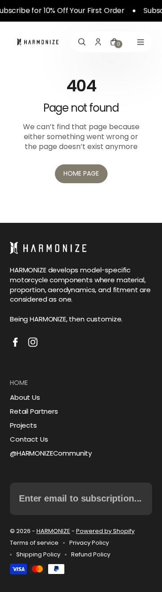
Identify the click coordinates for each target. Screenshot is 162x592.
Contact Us (29, 439)
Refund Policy (90, 554)
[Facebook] (15, 342)
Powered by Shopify (105, 531)
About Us (25, 397)
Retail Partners (34, 411)
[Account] (98, 42)
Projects (23, 425)
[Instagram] (32, 342)
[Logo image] (38, 42)
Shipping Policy (38, 554)
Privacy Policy (89, 543)
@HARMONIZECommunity (51, 453)
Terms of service (34, 543)
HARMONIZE (53, 531)
